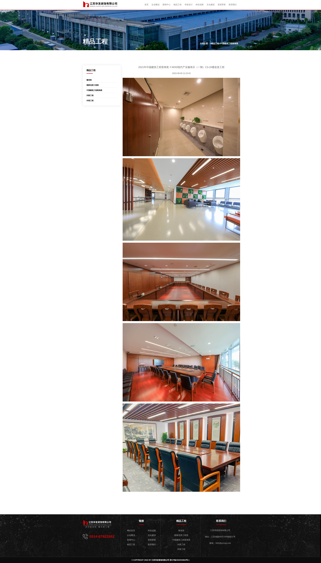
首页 (146, 5)
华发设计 (189, 5)
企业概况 (155, 5)
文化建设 (211, 5)
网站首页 (131, 530)
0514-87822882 (101, 536)
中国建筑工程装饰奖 (94, 90)
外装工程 (90, 101)
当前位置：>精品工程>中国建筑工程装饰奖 (219, 43)
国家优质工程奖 (93, 85)
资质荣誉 (222, 5)
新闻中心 (167, 5)
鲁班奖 (89, 80)
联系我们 (233, 5)
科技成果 (200, 5)
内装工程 (90, 95)
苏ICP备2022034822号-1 (179, 560)
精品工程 (178, 5)
